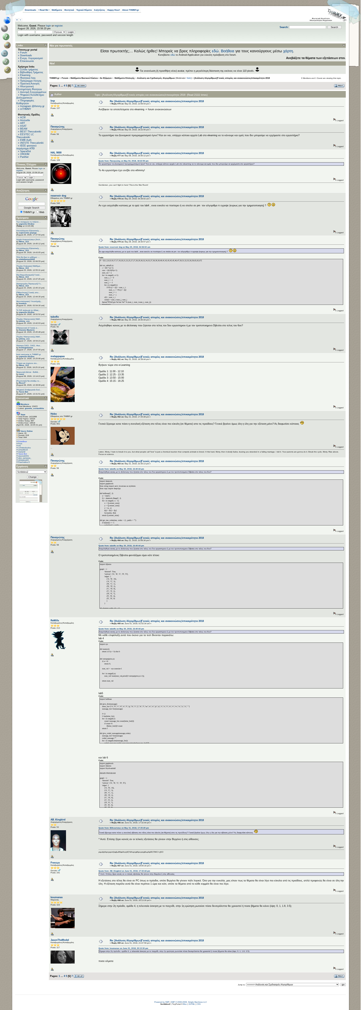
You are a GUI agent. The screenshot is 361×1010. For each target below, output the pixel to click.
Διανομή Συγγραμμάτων (33, 92)
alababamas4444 (27, 259)
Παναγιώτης (58, 126)
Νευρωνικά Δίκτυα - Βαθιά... (28, 372)
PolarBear (22, 441)
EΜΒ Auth (25, 140)
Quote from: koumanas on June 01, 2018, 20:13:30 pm (123, 948)
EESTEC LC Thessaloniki (25, 136)
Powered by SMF (161, 1002)
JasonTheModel (60, 940)
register (58, 25)
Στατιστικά (22, 398)
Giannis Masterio (27, 330)
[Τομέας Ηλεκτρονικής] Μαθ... (28, 319)
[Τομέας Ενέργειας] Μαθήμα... (29, 266)
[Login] (6, 62)
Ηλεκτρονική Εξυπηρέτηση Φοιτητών (29, 88)
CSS (199, 1004)
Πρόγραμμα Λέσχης (30, 80)
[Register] (8, 70)
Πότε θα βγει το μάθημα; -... (28, 257)
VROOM (24, 154)
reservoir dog (58, 195)
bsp (53, 100)
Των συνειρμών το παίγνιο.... (28, 222)
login (48, 25)
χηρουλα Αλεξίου (26, 224)
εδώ (215, 51)
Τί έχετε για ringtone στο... (27, 363)
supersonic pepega (28, 233)
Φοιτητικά (69, 10)
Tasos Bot (23, 392)
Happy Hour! (113, 10)
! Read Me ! (43, 10)
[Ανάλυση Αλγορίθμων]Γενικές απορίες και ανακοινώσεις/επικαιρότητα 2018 (232, 78)
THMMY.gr (54, 78)
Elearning (25, 75)
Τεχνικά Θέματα (84, 10)
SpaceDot (25, 151)
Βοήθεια (227, 51)
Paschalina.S (24, 462)
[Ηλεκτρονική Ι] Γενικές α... (27, 328)
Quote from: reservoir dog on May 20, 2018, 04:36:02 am (124, 247)
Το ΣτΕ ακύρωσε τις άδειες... (28, 310)
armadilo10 (23, 450)
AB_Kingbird (58, 819)
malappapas (58, 356)
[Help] (6, 37)
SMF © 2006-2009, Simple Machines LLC (189, 1002)
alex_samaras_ (24, 458)
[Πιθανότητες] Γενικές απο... (28, 292)
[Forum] (5, 29)
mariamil (21, 452)
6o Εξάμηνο (106, 78)
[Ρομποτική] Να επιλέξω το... (28, 381)
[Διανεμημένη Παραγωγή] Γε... (29, 284)
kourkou (23, 303)
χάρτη (288, 51)
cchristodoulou (24, 448)
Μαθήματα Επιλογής (124, 78)
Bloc (185, 1004)
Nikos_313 (24, 242)
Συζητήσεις (99, 10)
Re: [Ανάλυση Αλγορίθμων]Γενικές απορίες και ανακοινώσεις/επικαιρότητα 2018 (157, 101)
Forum (23, 52)
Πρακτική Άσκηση (29, 83)
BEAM (23, 128)
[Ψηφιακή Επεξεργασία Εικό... (29, 390)
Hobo (54, 413)
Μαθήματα (57, 10)
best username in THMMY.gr (28, 354)
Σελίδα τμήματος (29, 69)
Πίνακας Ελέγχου (26, 164)
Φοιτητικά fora (27, 78)
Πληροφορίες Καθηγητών (25, 102)
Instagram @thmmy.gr (32, 106)
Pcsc (20, 443)
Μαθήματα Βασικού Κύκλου (84, 78)
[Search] (8, 45)
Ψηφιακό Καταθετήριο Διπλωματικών (30, 96)
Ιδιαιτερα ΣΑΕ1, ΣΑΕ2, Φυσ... (29, 346)
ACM (23, 117)
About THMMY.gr (130, 10)
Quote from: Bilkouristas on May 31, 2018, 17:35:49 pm (124, 828)
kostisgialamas (26, 348)
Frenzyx (55, 862)
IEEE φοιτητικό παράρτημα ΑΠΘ (26, 147)
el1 (19, 446)
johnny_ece (24, 321)
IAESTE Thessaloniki (32, 142)
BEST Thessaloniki (30, 131)
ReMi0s (55, 620)
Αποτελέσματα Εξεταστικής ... (28, 231)
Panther (24, 157)
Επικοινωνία (27, 61)
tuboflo (55, 316)
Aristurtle (25, 120)
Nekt (189, 78)
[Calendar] (5, 53)
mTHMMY (25, 109)
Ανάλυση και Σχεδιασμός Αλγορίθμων (156, 78)
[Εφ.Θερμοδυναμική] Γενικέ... (28, 275)
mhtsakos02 (23, 460)
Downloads (30, 10)
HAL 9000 (56, 152)
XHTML (192, 1004)
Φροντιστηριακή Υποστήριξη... (29, 301)
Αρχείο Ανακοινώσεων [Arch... (29, 239)
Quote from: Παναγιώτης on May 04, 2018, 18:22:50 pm (124, 161)
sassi (21, 374)
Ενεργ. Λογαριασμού (31, 58)
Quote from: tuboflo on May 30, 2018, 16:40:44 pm (121, 469)
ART (22, 123)
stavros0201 (23, 456)
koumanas (57, 897)
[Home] (8, 20)
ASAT (23, 125)
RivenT (22, 383)
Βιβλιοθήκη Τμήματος (31, 72)
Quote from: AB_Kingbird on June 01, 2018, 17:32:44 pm (124, 871)
